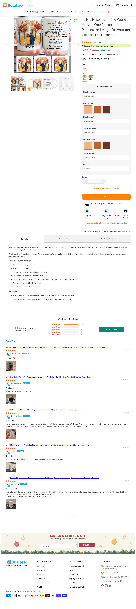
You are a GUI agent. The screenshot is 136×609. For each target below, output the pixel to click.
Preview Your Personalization (106, 188)
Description (24, 239)
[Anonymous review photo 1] (11, 504)
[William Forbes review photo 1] (11, 366)
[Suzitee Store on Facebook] (102, 586)
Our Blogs (40, 587)
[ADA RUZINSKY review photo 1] (11, 399)
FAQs (71, 570)
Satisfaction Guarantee (108, 239)
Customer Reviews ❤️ (77, 566)
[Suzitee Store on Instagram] (106, 586)
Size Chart (40, 574)
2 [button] (65, 516)
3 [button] (68, 516)
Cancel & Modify (75, 583)
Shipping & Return (64, 239)
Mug (84, 68)
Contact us (41, 570)
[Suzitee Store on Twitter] (110, 586)
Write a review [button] (111, 329)
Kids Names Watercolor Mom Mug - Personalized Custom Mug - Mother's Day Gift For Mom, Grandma (46, 410)
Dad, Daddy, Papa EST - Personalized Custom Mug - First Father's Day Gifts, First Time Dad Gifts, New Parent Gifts (50, 377)
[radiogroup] (106, 109)
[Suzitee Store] (12, 5)
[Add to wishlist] (75, 20)
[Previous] (7, 44)
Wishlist (111, 5)
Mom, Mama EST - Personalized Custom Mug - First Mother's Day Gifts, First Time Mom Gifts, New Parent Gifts (49, 445)
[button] (44, 12)
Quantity (84, 177)
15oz (90, 79)
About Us (40, 566)
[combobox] (61, 5)
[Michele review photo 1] (11, 467)
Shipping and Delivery (76, 579)
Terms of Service (43, 583)
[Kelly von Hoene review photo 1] (11, 434)
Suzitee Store (17, 591)
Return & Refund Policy (77, 587)
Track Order (123, 5)
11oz (84, 79)
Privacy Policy (74, 574)
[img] (11, 350)
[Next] (78, 44)
